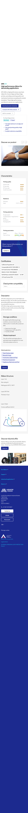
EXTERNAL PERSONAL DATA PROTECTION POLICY (12, 545)
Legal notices (4, 541)
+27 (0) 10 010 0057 (7, 507)
